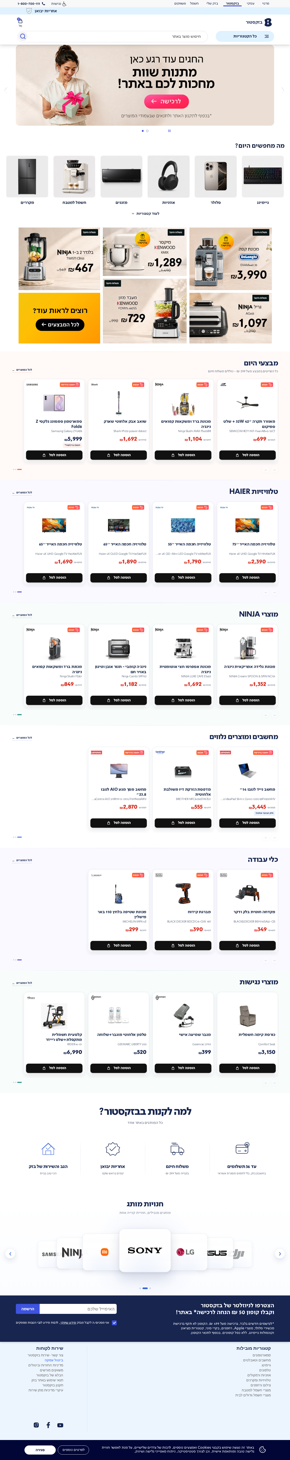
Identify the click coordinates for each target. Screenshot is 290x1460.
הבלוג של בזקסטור (49, 1374)
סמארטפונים (262, 1354)
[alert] (180, 3)
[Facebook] (48, 1425)
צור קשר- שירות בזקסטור (45, 1354)
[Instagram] (36, 1425)
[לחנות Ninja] (75, 1253)
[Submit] (22, 37)
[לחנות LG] (185, 1252)
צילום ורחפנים (261, 1384)
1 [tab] (147, 131)
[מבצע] (145, 85)
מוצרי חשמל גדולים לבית (253, 1394)
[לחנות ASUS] (214, 1253)
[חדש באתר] (145, 285)
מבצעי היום (261, 363)
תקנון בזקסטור (52, 1384)
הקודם (283, 90)
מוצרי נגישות (258, 982)
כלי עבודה (263, 859)
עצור (169, 131)
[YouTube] (60, 1425)
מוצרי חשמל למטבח (256, 1390)
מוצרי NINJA (258, 614)
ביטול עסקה (54, 1360)
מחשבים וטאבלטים (257, 1360)
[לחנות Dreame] (254, 1255)
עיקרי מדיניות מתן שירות (46, 1390)
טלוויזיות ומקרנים (258, 1380)
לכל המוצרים (24, 370)
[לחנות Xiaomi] (104, 1252)
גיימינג (266, 1364)
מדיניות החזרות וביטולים (45, 1364)
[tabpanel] (145, 90)
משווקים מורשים (51, 1370)
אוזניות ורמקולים (259, 1374)
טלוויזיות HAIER (253, 491)
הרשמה (27, 1309)
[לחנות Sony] (145, 1250)
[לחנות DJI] (236, 1254)
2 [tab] (142, 131)
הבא (7, 90)
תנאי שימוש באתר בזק (47, 1380)
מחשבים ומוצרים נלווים (243, 737)
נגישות (56, 3)
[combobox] (112, 36)
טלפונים (265, 1370)
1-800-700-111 (29, 3)
